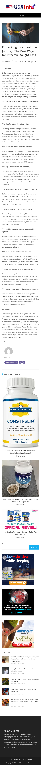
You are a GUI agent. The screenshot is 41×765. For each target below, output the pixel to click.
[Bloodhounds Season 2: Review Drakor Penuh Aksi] (5, 691)
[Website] (23, 362)
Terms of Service (27, 759)
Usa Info (32, 763)
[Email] (20, 362)
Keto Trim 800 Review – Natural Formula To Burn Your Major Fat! (20, 500)
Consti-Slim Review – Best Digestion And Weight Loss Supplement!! (20, 452)
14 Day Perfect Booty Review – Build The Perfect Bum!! (20, 533)
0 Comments (21, 663)
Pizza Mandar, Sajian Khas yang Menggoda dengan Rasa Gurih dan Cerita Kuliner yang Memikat (25, 659)
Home (10, 759)
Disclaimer (17, 759)
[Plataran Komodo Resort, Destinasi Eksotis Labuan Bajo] (5, 681)
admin (7, 62)
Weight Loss (32, 62)
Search (4, 544)
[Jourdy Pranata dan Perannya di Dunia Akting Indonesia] (5, 670)
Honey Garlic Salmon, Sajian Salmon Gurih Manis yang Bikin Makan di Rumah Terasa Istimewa (25, 701)
